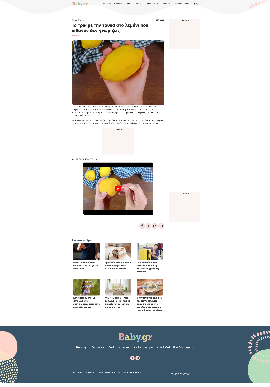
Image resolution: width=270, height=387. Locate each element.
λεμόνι (76, 36)
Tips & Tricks (78, 20)
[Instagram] (197, 3)
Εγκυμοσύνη (118, 3)
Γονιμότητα (107, 3)
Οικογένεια (138, 3)
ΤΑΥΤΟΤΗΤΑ (77, 372)
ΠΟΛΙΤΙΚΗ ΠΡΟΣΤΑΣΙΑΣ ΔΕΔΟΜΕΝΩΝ (113, 372)
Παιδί (129, 3)
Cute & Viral (166, 3)
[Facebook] (194, 3)
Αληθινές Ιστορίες (152, 3)
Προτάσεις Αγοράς (181, 3)
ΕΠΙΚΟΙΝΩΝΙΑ (135, 372)
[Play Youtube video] (118, 189)
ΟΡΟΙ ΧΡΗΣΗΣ (90, 372)
